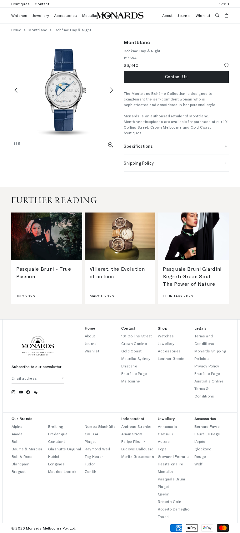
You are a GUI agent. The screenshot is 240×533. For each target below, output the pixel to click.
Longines (56, 464)
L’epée (199, 441)
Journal (184, 15)
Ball (15, 441)
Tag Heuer (94, 456)
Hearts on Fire (170, 464)
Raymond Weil (97, 449)
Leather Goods (171, 358)
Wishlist (203, 15)
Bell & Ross (22, 456)
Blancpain (20, 464)
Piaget (90, 441)
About (167, 15)
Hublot (53, 456)
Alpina (17, 426)
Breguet (19, 471)
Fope (162, 449)
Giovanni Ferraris (173, 456)
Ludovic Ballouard (137, 449)
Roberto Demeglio (173, 509)
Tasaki (163, 516)
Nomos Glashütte (100, 426)
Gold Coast (131, 351)
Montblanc (37, 30)
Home (16, 30)
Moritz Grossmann (137, 456)
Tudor (90, 464)
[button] (111, 145)
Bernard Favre (207, 426)
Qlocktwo (202, 449)
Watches (19, 15)
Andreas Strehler (136, 426)
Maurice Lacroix (62, 471)
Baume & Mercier (27, 449)
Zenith (90, 471)
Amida (17, 434)
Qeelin (163, 494)
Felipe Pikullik (133, 441)
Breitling (55, 426)
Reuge (200, 456)
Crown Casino (134, 343)
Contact (42, 4)
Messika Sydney (135, 358)
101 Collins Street (136, 336)
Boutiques (20, 4)
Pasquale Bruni (171, 479)
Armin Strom (131, 434)
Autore (164, 441)
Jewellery (40, 15)
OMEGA (91, 434)
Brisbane (129, 366)
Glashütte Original (64, 449)
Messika (90, 15)
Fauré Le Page (207, 434)
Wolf (198, 464)
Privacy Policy (206, 366)
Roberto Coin (169, 501)
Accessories (65, 15)
